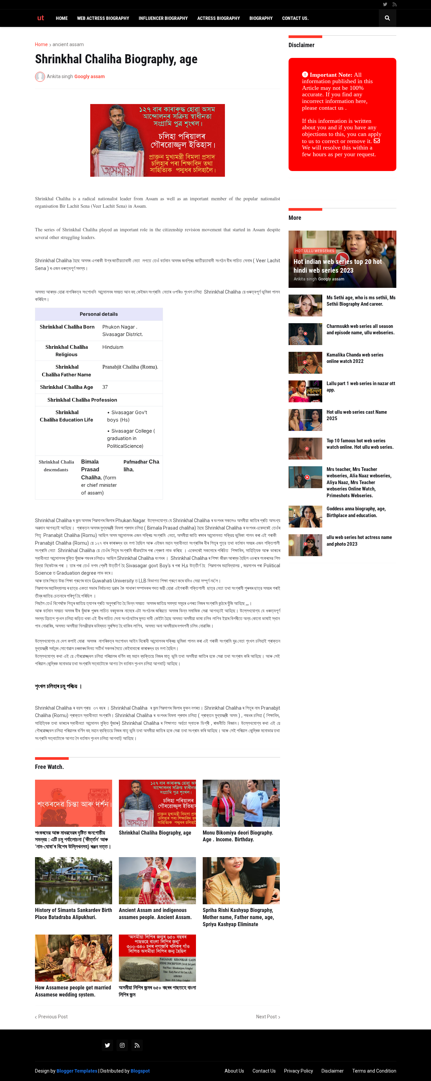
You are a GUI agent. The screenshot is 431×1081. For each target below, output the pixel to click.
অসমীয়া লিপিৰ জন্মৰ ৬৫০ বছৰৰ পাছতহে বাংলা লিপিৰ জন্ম (157, 991)
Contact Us (264, 1071)
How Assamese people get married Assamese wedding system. (73, 991)
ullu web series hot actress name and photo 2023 (359, 540)
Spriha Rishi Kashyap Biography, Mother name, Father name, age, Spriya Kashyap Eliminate (238, 917)
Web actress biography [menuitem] (103, 18)
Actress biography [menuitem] (218, 18)
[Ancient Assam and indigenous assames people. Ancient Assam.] (157, 880)
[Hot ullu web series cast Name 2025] (305, 420)
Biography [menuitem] (261, 18)
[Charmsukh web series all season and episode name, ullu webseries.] (305, 334)
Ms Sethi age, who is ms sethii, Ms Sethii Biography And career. (361, 301)
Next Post (266, 1016)
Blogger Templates (77, 1071)
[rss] (394, 4)
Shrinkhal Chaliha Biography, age (155, 833)
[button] (387, 18)
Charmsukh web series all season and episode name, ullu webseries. (361, 329)
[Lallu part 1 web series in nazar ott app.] (305, 391)
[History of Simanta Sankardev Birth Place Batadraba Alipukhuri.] (73, 880)
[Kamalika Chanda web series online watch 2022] (305, 363)
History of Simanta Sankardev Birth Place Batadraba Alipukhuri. (73, 913)
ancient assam (68, 44)
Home (41, 44)
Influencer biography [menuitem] (163, 18)
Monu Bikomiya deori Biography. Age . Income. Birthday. (238, 836)
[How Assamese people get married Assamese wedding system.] (73, 958)
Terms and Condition (374, 1071)
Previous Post (53, 1016)
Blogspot (140, 1071)
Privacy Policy (298, 1071)
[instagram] (122, 1045)
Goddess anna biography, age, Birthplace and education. (356, 512)
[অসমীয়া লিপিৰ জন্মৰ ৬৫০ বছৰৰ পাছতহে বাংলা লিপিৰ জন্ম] (157, 958)
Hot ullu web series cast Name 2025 (357, 415)
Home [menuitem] (62, 18)
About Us (234, 1071)
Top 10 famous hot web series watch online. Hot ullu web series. (360, 444)
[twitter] (385, 4)
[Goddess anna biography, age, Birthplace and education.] (305, 517)
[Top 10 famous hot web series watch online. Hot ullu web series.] (305, 449)
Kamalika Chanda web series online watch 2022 (355, 358)
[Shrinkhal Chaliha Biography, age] (157, 803)
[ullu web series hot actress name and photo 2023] (305, 545)
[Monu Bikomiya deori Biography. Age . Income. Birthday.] (241, 803)
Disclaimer (333, 1071)
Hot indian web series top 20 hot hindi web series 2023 (338, 266)
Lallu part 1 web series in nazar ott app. (361, 386)
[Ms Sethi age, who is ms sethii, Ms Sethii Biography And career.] (305, 305)
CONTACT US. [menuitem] (295, 18)
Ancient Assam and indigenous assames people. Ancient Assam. (155, 913)
